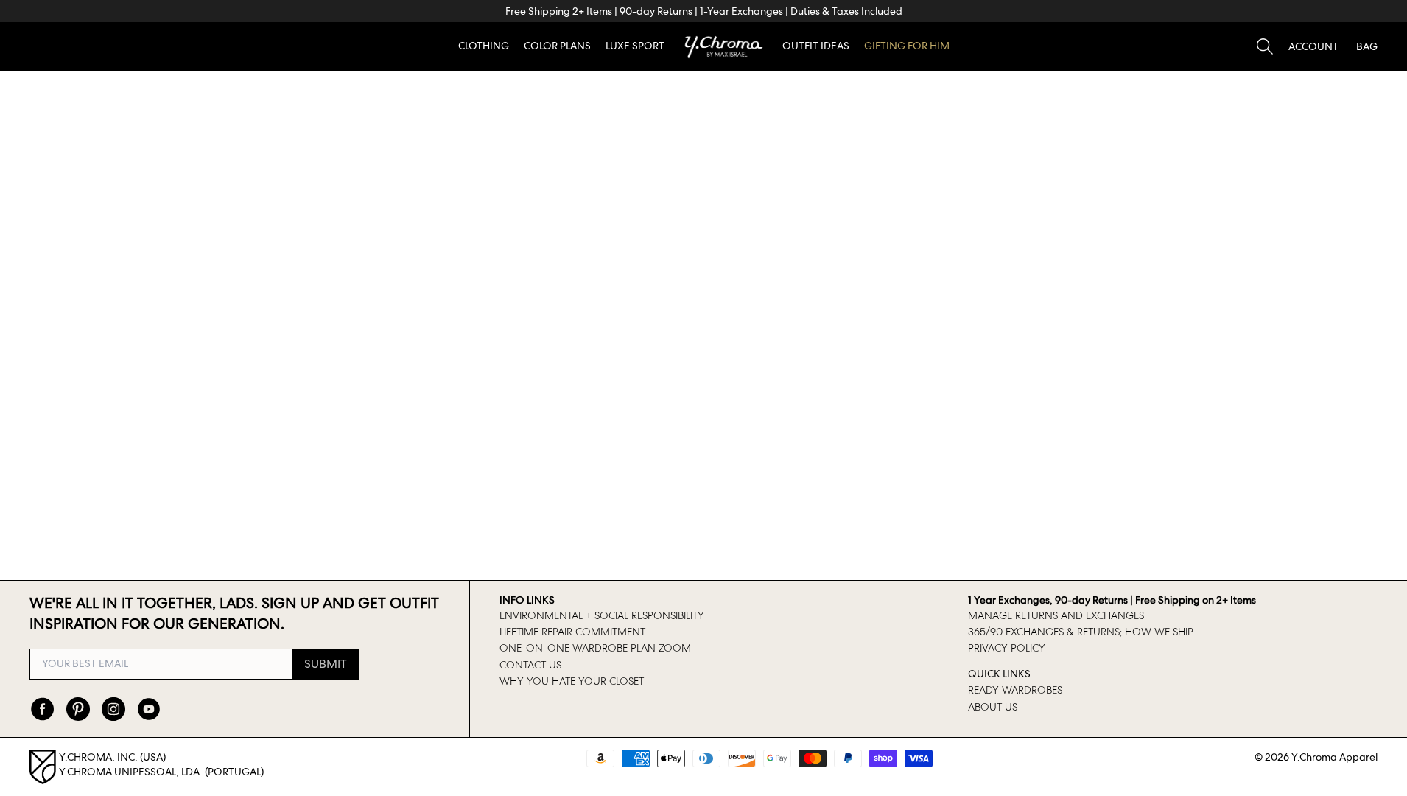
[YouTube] (149, 709)
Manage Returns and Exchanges (1056, 615)
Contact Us (530, 664)
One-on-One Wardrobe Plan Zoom (595, 647)
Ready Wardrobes (1015, 689)
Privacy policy (1006, 647)
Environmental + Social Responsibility (601, 615)
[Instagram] (113, 709)
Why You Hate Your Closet (571, 681)
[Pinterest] (78, 709)
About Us (992, 706)
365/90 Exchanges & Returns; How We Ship (1080, 631)
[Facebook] (43, 709)
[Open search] (1265, 46)
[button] (1313, 46)
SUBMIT (325, 663)
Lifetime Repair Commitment (572, 631)
